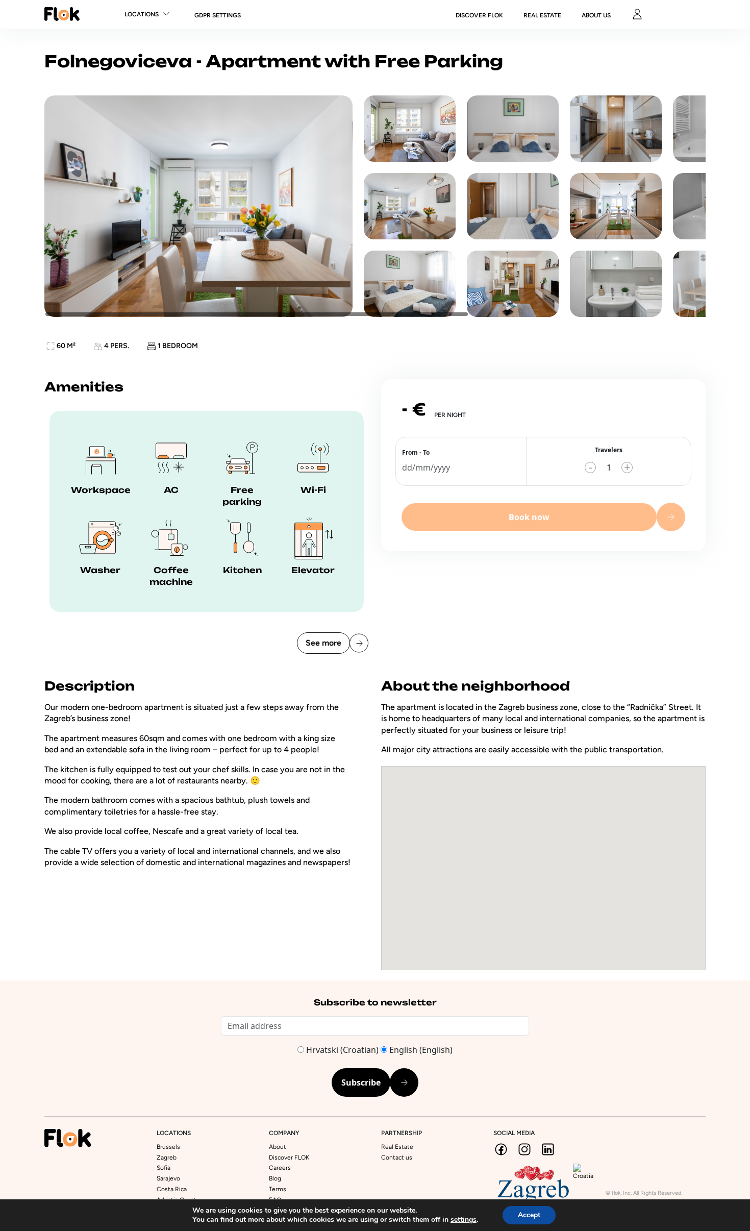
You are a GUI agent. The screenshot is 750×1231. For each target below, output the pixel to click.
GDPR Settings (217, 15)
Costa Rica (172, 1189)
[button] (543, 860)
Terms (277, 1189)
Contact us (396, 1157)
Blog (275, 1178)
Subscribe (361, 1082)
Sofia (163, 1167)
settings (464, 1219)
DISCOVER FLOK (479, 15)
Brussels (168, 1146)
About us (596, 15)
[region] (375, 206)
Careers (280, 1167)
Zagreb (167, 1157)
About (277, 1146)
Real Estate (542, 15)
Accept (529, 1215)
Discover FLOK (289, 1157)
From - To (416, 452)
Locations (141, 14)
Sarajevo (168, 1178)
